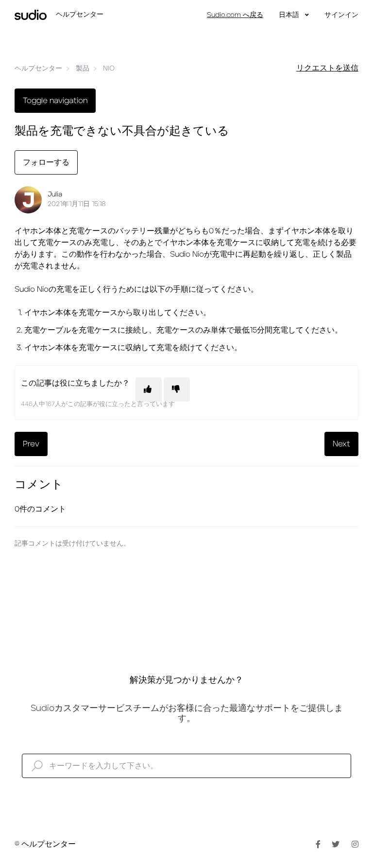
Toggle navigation (55, 101)
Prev (31, 444)
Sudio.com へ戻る (235, 15)
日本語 (290, 15)
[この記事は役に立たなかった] (177, 389)
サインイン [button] (341, 15)
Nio (109, 68)
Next (341, 444)
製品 (82, 68)
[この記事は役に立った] (149, 389)
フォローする (46, 162)
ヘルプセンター (38, 68)
